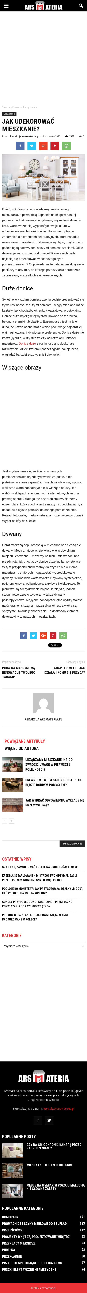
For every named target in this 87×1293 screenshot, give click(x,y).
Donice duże (27, 343)
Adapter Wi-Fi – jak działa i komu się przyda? (64, 670)
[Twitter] (49, 1120)
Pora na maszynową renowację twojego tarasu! (18, 672)
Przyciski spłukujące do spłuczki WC (32, 1263)
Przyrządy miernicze (18, 1243)
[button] (81, 5)
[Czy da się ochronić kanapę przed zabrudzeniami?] (12, 1150)
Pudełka (8, 1250)
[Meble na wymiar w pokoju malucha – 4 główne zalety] (12, 1191)
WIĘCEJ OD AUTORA (22, 748)
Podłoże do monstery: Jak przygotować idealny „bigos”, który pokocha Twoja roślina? (42, 891)
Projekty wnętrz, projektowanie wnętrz (36, 1237)
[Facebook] (38, 1120)
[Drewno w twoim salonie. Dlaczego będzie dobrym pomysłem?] (12, 785)
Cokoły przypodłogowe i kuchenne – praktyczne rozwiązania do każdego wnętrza (37, 904)
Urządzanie (9, 113)
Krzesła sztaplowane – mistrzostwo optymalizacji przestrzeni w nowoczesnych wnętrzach (39, 878)
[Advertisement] (43, 57)
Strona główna (10, 107)
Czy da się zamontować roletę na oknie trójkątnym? (40, 867)
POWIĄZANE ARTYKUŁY (25, 741)
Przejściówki (12, 1230)
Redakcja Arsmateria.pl (24, 136)
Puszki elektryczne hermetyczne (29, 1270)
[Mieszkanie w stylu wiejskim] (12, 1170)
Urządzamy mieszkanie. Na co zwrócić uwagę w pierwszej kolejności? (49, 764)
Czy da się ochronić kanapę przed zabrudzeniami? (54, 1146)
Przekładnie (12, 1256)
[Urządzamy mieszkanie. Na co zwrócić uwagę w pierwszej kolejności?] (12, 764)
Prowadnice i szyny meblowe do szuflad (34, 1224)
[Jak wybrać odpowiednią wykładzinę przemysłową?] (12, 805)
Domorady (10, 1217)
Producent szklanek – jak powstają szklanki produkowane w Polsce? (35, 917)
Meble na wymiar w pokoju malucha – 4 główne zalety (56, 1187)
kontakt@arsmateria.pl (59, 1109)
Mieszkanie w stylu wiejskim (49, 1165)
